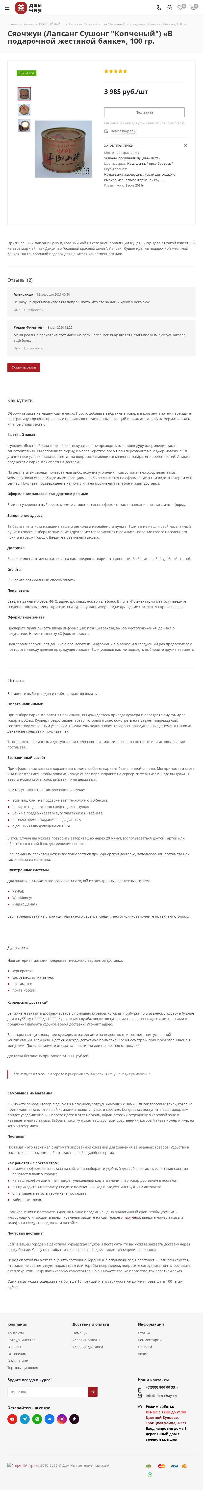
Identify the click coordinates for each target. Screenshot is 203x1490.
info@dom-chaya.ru (162, 1395)
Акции (143, 1353)
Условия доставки (88, 1346)
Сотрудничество (21, 1339)
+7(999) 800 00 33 (160, 1387)
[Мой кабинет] (169, 7)
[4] (120, 71)
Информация (151, 1324)
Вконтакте (49, 1419)
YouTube (12, 1419)
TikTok (74, 1419)
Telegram (25, 1419)
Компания (17, 1324)
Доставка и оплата (91, 1324)
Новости (145, 1346)
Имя (17, 310)
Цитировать (33, 310)
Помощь (80, 1333)
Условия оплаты (86, 1339)
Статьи (144, 1333)
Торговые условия (22, 1367)
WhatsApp (37, 1419)
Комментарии (150, 1339)
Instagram (62, 1419)
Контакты (15, 1333)
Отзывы (14, 1346)
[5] (125, 71)
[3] (116, 71)
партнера (132, 1217)
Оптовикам (16, 1353)
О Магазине (17, 1360)
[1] (106, 71)
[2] (111, 71)
